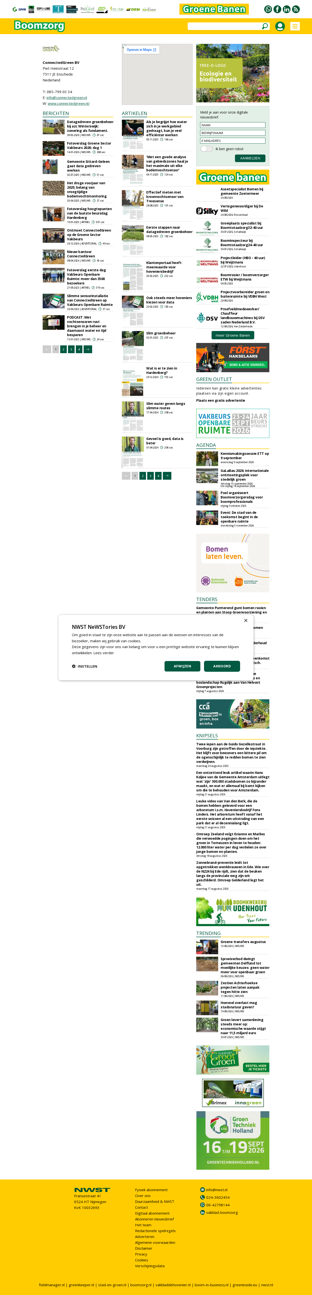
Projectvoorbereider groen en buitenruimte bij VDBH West (245, 294)
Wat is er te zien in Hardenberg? (161, 370)
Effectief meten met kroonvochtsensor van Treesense (164, 196)
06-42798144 (218, 1204)
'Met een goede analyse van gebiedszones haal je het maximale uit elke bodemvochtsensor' (167, 163)
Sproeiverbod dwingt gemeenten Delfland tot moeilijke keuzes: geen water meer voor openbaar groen (245, 965)
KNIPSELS (207, 735)
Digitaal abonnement (152, 1213)
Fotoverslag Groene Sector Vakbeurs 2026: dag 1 (89, 145)
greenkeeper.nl (81, 1284)
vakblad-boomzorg (222, 1212)
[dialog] (156, 647)
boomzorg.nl (140, 1284)
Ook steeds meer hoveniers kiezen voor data (169, 299)
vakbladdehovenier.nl (173, 1284)
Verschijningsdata (150, 1265)
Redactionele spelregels (155, 1230)
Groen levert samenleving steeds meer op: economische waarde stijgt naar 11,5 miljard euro (243, 1026)
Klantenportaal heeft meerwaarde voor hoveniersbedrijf (163, 267)
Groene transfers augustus (243, 941)
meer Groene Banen (233, 335)
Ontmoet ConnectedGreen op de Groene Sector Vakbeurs (89, 234)
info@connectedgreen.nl (67, 97)
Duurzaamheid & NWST (154, 1201)
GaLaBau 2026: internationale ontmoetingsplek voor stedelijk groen (245, 475)
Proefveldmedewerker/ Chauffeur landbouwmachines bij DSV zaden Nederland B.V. (242, 315)
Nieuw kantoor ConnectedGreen (81, 253)
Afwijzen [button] (182, 666)
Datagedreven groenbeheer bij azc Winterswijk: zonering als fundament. (90, 126)
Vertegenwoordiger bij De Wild (242, 208)
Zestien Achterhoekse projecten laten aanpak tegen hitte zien (240, 987)
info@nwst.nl (216, 1189)
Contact (141, 1207)
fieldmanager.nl (52, 1284)
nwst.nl (267, 1284)
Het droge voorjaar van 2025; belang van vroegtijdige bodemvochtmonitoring (87, 189)
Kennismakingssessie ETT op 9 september (245, 455)
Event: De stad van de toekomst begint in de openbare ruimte (239, 517)
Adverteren (144, 1236)
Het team (143, 1224)
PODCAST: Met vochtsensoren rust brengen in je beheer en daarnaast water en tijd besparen (86, 326)
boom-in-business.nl (211, 1284)
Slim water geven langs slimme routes (165, 405)
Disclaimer (143, 1248)
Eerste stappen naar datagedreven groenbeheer (169, 229)
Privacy (141, 1254)
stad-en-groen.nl (112, 1284)
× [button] (245, 620)
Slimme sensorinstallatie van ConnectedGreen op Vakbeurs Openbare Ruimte (90, 300)
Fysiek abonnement (151, 1189)
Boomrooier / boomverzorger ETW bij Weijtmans (245, 277)
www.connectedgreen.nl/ (69, 103)
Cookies (141, 1259)
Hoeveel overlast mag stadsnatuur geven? (239, 1004)
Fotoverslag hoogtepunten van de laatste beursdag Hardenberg (89, 213)
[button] (84, 666)
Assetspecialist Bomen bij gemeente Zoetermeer (242, 191)
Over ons (143, 1195)
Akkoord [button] (222, 666)
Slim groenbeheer (161, 333)
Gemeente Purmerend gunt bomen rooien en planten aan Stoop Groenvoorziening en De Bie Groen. (231, 612)
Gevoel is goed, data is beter (165, 440)
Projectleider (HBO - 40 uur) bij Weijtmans (243, 259)
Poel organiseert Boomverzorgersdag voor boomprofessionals (242, 497)
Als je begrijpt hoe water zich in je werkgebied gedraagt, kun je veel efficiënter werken (166, 128)
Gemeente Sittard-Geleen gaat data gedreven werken (88, 166)
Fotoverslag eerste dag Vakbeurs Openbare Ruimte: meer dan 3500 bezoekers (86, 276)
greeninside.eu (245, 1284)
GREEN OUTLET (214, 379)
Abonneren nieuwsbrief (154, 1219)
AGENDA (206, 445)
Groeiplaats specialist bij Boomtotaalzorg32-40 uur (242, 225)
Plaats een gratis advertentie (220, 400)
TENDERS (206, 599)
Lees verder (103, 652)
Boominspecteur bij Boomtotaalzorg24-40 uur (242, 242)
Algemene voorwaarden (155, 1242)
